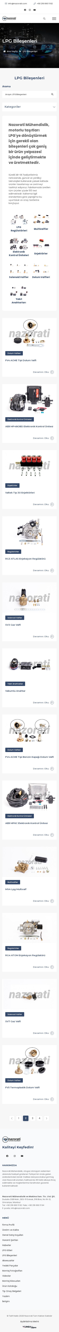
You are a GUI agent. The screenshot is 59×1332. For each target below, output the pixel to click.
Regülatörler (13, 551)
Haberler (6, 1245)
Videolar (6, 1275)
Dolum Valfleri (14, 353)
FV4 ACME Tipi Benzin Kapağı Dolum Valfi (29, 757)
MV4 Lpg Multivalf (15, 889)
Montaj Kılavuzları (11, 1280)
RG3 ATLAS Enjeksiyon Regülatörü (25, 558)
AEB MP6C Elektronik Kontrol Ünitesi (26, 823)
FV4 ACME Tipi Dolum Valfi (20, 360)
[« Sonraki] (12, 1118)
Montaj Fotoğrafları (12, 1270)
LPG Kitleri (7, 1250)
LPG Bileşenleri (9, 1255)
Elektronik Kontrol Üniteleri (20, 419)
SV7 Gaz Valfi (13, 1021)
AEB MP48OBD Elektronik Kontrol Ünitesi (29, 426)
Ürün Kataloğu (9, 1286)
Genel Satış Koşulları (12, 1234)
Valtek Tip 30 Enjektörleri (20, 492)
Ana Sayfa (12, 51)
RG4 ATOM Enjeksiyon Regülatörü (25, 955)
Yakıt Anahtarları (15, 684)
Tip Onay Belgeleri (11, 1291)
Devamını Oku (41, 372)
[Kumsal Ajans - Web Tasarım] (29, 1327)
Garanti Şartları (10, 1240)
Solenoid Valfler (15, 617)
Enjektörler (12, 485)
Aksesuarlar (8, 1260)
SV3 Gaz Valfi (13, 624)
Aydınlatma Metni (29, 1321)
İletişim (6, 1301)
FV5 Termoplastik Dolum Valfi (22, 1087)
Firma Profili (8, 1224)
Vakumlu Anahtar (15, 690)
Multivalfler (13, 882)
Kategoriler (13, 106)
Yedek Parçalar (10, 1265)
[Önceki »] (46, 1118)
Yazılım (6, 1296)
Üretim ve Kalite (10, 1229)
